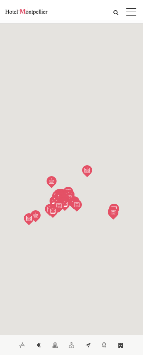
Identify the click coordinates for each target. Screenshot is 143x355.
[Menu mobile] (131, 13)
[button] (116, 12)
